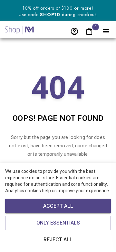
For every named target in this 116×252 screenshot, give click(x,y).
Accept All (58, 206)
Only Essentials (58, 223)
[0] (89, 31)
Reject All (58, 239)
